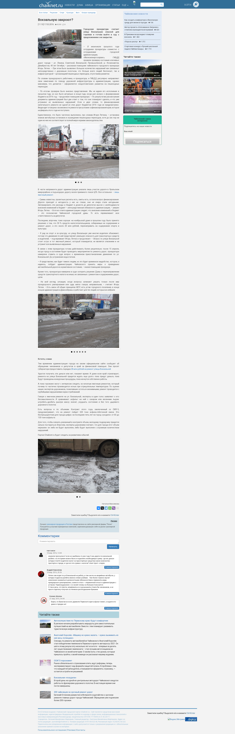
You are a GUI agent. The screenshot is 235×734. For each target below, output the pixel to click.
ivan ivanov (51, 551)
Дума (80, 5)
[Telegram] (106, 508)
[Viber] (113, 508)
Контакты (80, 730)
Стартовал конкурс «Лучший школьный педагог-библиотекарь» (141, 47)
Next (107, 152)
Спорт (62, 13)
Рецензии (53, 13)
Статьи (116, 5)
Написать (113, 547)
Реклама (114, 521)
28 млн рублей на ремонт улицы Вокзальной (91, 369)
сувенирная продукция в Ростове (59, 524)
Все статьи (43, 13)
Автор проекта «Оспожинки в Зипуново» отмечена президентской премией (141, 28)
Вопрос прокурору (89, 13)
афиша (89, 5)
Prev (49, 152)
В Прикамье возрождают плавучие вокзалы (139, 35)
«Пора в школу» (134, 42)
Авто (77, 13)
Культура (70, 13)
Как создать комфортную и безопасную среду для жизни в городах (141, 21)
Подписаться (142, 141)
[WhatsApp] (110, 508)
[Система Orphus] (191, 719)
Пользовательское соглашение (52, 730)
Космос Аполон (56, 596)
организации (102, 5)
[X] (102, 508)
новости (70, 5)
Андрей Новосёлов (54, 570)
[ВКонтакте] (98, 508)
